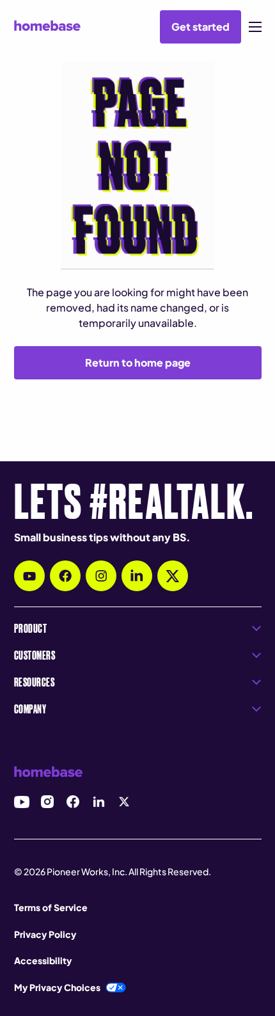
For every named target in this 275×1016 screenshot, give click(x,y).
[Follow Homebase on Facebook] (65, 575)
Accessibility (43, 960)
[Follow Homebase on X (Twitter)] (172, 575)
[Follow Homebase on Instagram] (101, 575)
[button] (255, 27)
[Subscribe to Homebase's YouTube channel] (29, 575)
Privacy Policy (45, 934)
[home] (47, 25)
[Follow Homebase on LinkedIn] (137, 575)
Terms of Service (51, 907)
